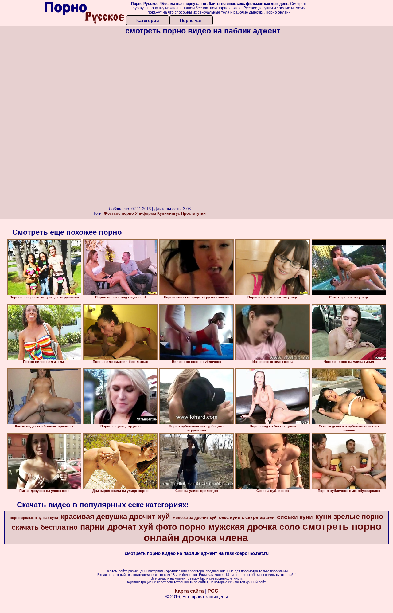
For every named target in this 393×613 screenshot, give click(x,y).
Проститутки (193, 213)
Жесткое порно (119, 213)
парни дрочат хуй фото (128, 527)
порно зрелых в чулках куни (34, 518)
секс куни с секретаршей (246, 517)
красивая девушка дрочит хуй (115, 516)
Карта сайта (189, 591)
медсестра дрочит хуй (194, 517)
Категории (147, 20)
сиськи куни (295, 517)
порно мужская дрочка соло (240, 527)
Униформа (145, 213)
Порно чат (191, 20)
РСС (213, 591)
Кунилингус (168, 213)
